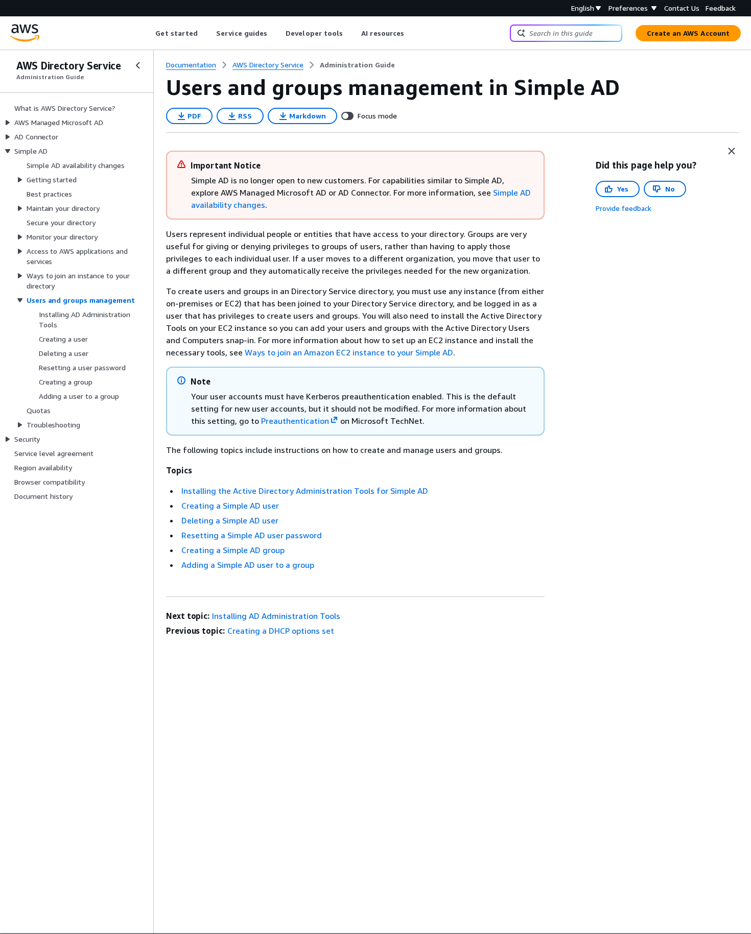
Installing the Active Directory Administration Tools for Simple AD (304, 491)
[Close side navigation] (138, 65)
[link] (357, 65)
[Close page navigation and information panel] (731, 151)
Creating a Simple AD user (230, 505)
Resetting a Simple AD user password (251, 535)
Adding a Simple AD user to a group (247, 565)
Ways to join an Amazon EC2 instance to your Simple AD (349, 352)
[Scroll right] (412, 33)
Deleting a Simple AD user (229, 520)
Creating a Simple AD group (233, 550)
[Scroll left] (148, 33)
